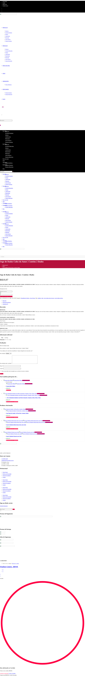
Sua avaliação (3, 353)
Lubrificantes (8, 136)
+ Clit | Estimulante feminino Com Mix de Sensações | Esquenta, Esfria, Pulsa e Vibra (23, 397)
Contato (4, 2)
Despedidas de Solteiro (25, 298)
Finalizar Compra (5, 5)
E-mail (1, 368)
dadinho (39, 298)
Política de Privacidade (7, 473)
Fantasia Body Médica (10, 386)
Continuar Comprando (4, 673)
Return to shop (15, 563)
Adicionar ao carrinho (6, 296)
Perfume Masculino (9, 167)
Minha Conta (5, 4)
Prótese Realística (9, 162)
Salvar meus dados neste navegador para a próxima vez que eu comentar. (15, 371)
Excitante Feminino (9, 133)
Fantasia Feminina (9, 142)
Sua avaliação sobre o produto (6, 363)
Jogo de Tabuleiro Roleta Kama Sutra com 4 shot (16, 424)
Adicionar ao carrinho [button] (12, 401)
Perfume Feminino (9, 165)
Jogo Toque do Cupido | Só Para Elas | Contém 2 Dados (17, 413)
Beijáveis (7, 131)
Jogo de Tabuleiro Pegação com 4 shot (13, 436)
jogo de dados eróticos (59, 298)
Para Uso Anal (6, 158)
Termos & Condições (7, 475)
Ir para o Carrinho (12, 673)
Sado (4, 160)
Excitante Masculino (9, 146)
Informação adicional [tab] (7, 302)
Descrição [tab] (4, 300)
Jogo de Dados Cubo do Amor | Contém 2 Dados (11, 267)
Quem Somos (5, 1)
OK (13, 509)
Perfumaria (5, 164)
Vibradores (5, 162)
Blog (4, 168)
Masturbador (8, 151)
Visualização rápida (26, 380)
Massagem (7, 138)
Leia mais (8, 390)
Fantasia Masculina (9, 157)
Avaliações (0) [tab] (5, 304)
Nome (1, 365)
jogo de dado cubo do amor (49, 298)
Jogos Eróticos (8, 140)
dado (42, 298)
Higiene (7, 135)
